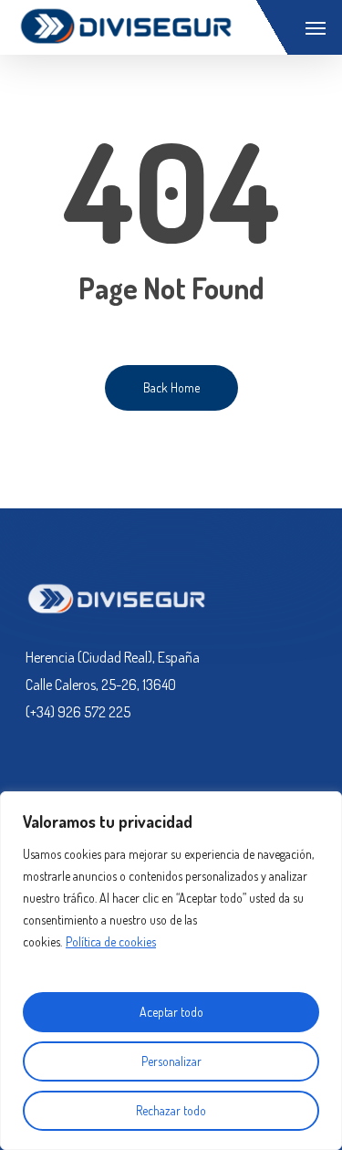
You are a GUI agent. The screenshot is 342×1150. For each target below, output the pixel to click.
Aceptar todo (171, 1011)
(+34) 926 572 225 (78, 712)
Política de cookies (111, 941)
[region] (171, 970)
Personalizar (171, 1061)
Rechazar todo (171, 1110)
